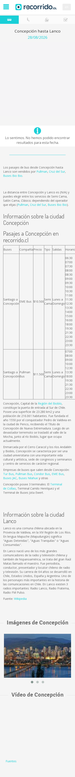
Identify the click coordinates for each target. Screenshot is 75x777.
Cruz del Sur (57, 171)
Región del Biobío (50, 403)
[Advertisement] (37, 79)
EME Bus (58, 474)
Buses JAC (10, 478)
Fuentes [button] (11, 761)
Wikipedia (20, 599)
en (66, 7)
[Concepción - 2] (37, 656)
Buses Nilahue (28, 478)
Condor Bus (42, 474)
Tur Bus (8, 474)
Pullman (41, 171)
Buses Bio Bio (12, 176)
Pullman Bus (23, 474)
